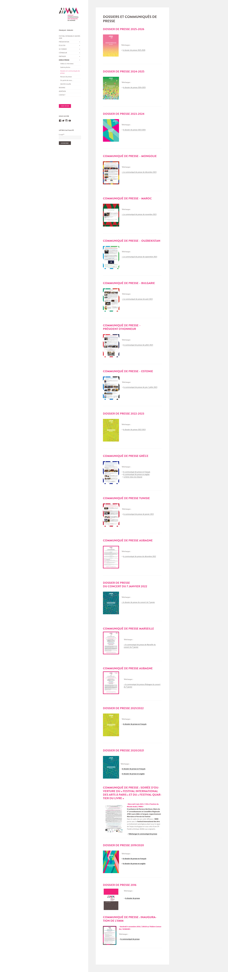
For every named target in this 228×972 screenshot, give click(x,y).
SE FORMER (63, 49)
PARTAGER (62, 56)
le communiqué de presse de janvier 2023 (138, 514)
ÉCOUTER (62, 45)
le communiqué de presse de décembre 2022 (139, 556)
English (70, 30)
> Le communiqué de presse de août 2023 (137, 299)
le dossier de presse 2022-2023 (134, 429)
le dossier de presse (132, 898)
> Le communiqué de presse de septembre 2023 (139, 257)
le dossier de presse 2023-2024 (134, 130)
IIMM (69, 14)
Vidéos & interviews (66, 64)
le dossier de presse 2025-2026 (134, 50)
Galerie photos (65, 67)
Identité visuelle (65, 84)
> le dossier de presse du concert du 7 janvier (138, 602)
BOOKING (62, 88)
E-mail (61, 135)
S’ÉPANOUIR (63, 53)
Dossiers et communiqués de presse (70, 72)
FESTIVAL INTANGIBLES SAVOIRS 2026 (69, 37)
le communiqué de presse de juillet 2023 (138, 345)
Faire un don (65, 106)
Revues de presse (66, 77)
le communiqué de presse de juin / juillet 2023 (140, 387)
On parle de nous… (66, 80)
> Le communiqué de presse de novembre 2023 (139, 214)
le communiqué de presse (130, 939)
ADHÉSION (62, 91)
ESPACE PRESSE (64, 60)
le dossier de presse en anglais (133, 774)
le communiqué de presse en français (136, 472)
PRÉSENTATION (64, 42)
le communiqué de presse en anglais (136, 474)
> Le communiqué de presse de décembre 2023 (139, 172)
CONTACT (62, 95)
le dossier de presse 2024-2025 (134, 87)
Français (62, 30)
